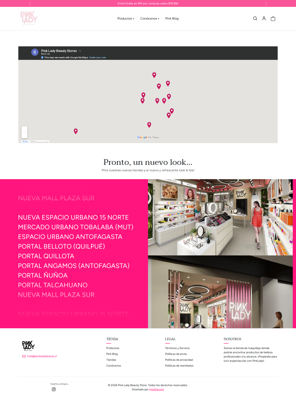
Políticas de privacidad (179, 360)
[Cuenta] (264, 18)
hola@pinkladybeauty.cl (42, 356)
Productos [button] (124, 18)
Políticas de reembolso (179, 365)
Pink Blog (172, 18)
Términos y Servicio (177, 348)
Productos (112, 348)
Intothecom (156, 389)
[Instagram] (53, 389)
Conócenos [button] (148, 18)
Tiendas (111, 360)
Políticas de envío (176, 354)
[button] (255, 18)
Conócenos (113, 365)
